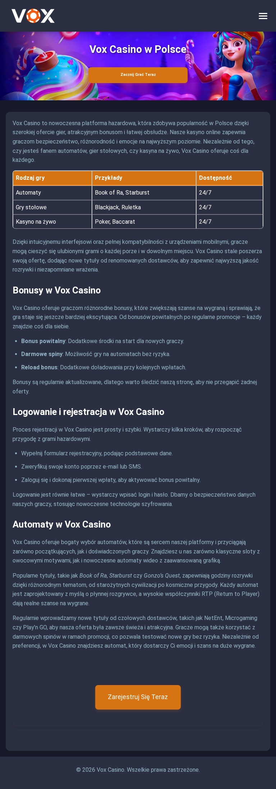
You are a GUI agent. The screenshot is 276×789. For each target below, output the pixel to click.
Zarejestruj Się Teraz (138, 697)
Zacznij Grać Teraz (138, 74)
